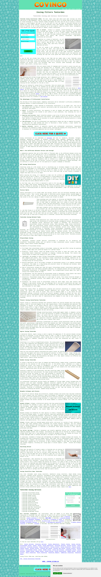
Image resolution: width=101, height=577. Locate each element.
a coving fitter (34, 516)
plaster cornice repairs (48, 231)
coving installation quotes (32, 486)
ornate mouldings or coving (30, 21)
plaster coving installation (52, 225)
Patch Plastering (30, 552)
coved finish (45, 53)
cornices (58, 62)
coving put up (44, 26)
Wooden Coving (47, 549)
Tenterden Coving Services (30, 490)
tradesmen (67, 523)
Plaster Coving (65, 544)
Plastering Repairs (53, 552)
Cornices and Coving (46, 548)
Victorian (61, 43)
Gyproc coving (53, 346)
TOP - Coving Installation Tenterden (30, 558)
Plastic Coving (76, 547)
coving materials (38, 116)
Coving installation (26, 138)
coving (72, 21)
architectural (36, 438)
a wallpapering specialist (53, 522)
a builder (36, 523)
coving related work (66, 232)
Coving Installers (44, 547)
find (25, 474)
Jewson (37, 93)
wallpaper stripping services (28, 522)
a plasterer (67, 516)
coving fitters (28, 145)
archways (55, 415)
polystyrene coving (48, 224)
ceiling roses (37, 63)
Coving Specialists (53, 544)
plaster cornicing (32, 518)
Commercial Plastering (67, 552)
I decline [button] (59, 573)
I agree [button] (55, 573)
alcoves (61, 425)
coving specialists (72, 142)
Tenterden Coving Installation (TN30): (31, 19)
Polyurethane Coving (25, 545)
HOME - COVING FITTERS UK (50, 561)
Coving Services (29, 544)
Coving (34, 545)
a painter (61, 520)
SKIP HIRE (48, 518)
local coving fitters (63, 234)
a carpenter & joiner (56, 519)
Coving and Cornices (58, 549)
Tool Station (43, 96)
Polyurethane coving (33, 242)
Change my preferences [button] (67, 573)
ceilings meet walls (46, 31)
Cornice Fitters (71, 545)
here (70, 486)
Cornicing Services (40, 544)
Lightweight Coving (70, 549)
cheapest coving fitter (26, 78)
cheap (41, 80)
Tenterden (49, 138)
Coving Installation (60, 551)
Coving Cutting (76, 544)
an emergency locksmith (33, 519)
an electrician (46, 520)
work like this (65, 72)
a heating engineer (65, 518)
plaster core (44, 35)
